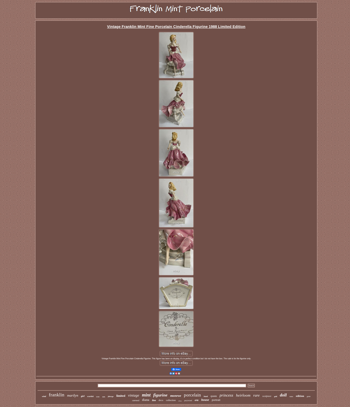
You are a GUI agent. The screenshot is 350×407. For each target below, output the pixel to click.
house (205, 400)
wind (44, 396)
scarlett (90, 396)
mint (146, 394)
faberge (111, 396)
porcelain (192, 394)
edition (300, 395)
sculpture (266, 396)
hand (206, 396)
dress (180, 401)
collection (171, 400)
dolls (103, 397)
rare (256, 395)
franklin (56, 394)
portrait (216, 400)
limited (120, 395)
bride (98, 397)
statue (291, 396)
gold (275, 396)
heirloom (243, 395)
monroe (175, 395)
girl (82, 396)
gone (308, 396)
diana (145, 400)
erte (197, 400)
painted (188, 401)
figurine (160, 395)
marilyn (72, 395)
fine (154, 400)
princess (226, 395)
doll (283, 394)
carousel (135, 400)
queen (214, 396)
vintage (133, 395)
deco (161, 400)
